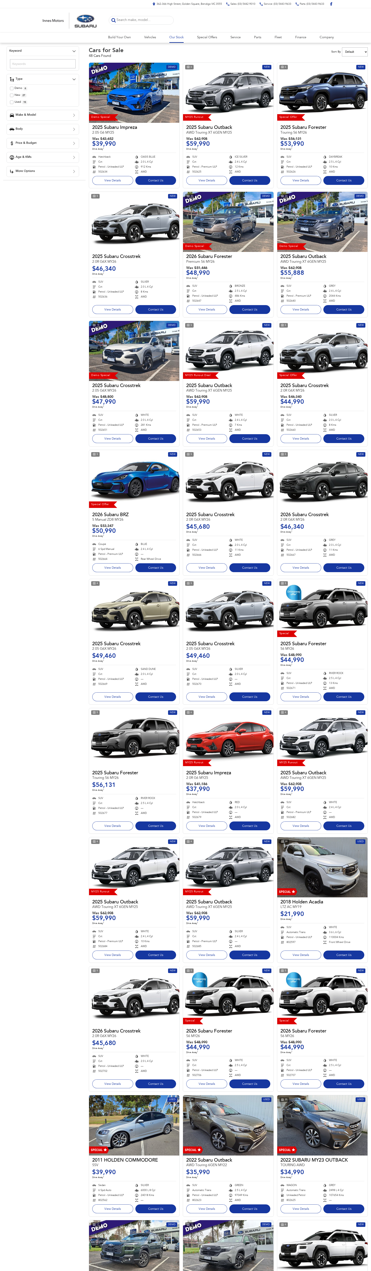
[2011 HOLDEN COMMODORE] (134, 1125)
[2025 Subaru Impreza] (134, 93)
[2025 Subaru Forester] (322, 93)
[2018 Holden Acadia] (322, 867)
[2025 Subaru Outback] (228, 93)
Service (235, 37)
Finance (300, 37)
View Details (112, 180)
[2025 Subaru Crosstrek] (134, 222)
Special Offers (207, 37)
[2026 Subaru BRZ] (134, 480)
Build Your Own (119, 37)
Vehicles (150, 37)
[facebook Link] (331, 4)
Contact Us (155, 180)
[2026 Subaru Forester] (228, 222)
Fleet (278, 37)
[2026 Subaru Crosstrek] (322, 480)
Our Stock (176, 37)
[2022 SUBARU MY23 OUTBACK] (322, 1125)
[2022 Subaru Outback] (228, 1125)
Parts (257, 37)
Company (327, 37)
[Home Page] (69, 20)
